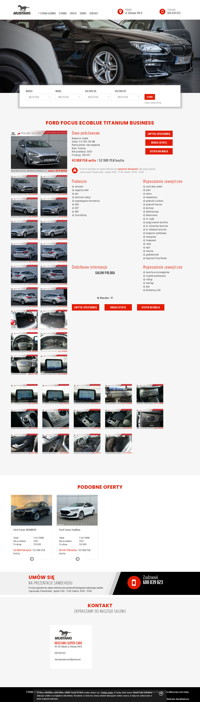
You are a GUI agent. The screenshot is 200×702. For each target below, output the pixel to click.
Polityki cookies (107, 692)
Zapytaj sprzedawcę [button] (159, 133)
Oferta (73, 13)
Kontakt (94, 13)
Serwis (83, 13)
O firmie (63, 13)
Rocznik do (120, 91)
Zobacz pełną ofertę (153, 102)
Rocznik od (90, 91)
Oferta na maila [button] (159, 151)
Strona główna (48, 13)
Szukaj (150, 97)
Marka (29, 91)
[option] (100, 56)
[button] (39, 97)
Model (58, 91)
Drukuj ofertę (159, 142)
